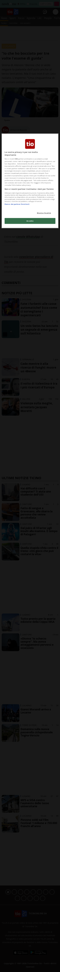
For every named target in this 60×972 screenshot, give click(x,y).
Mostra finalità (44, 213)
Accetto (30, 221)
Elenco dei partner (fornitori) (17, 204)
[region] (30, 180)
